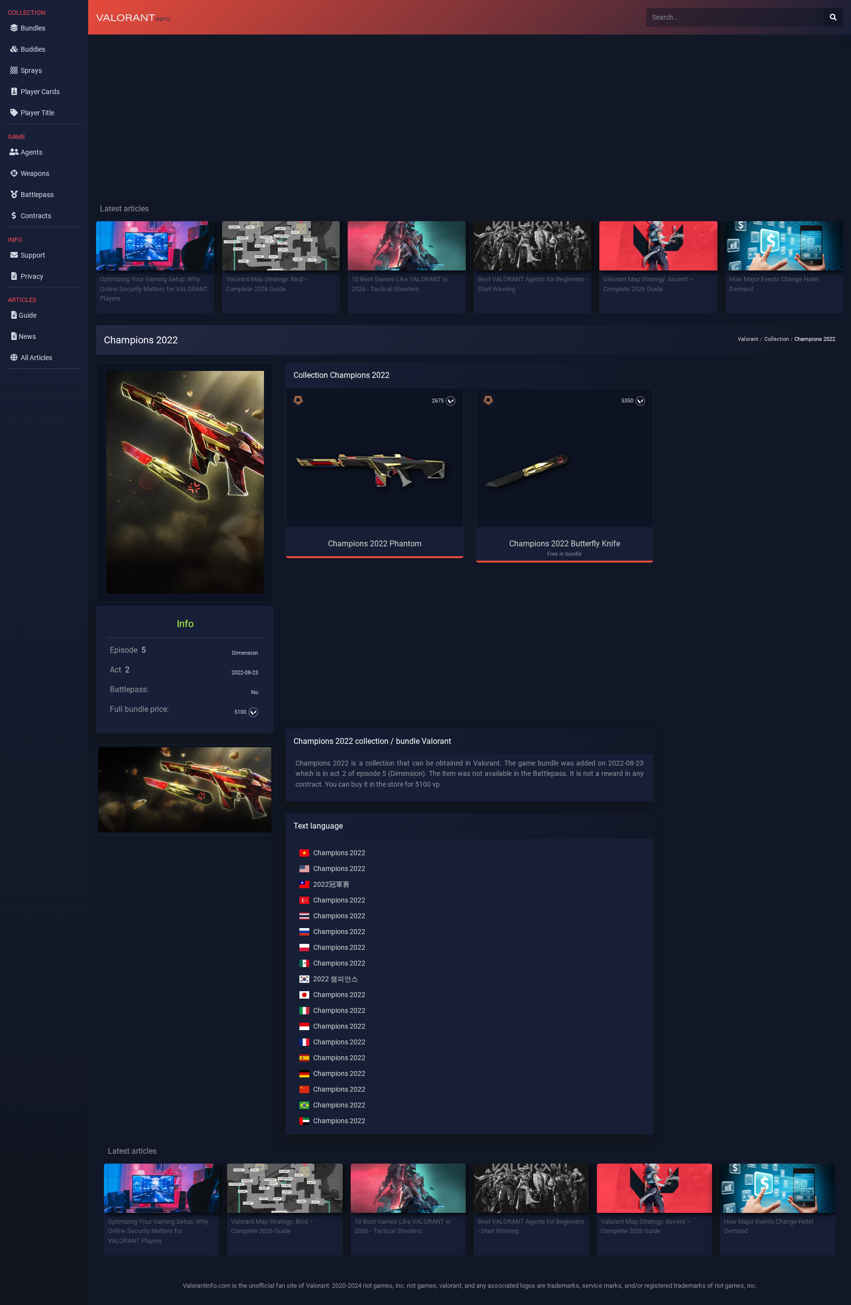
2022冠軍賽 (331, 884)
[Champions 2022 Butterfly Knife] (527, 470)
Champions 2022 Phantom (375, 543)
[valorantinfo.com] (133, 17)
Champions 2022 (339, 853)
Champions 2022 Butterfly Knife (564, 543)
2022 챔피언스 (335, 979)
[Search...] (833, 17)
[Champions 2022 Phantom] (370, 470)
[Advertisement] (383, 111)
